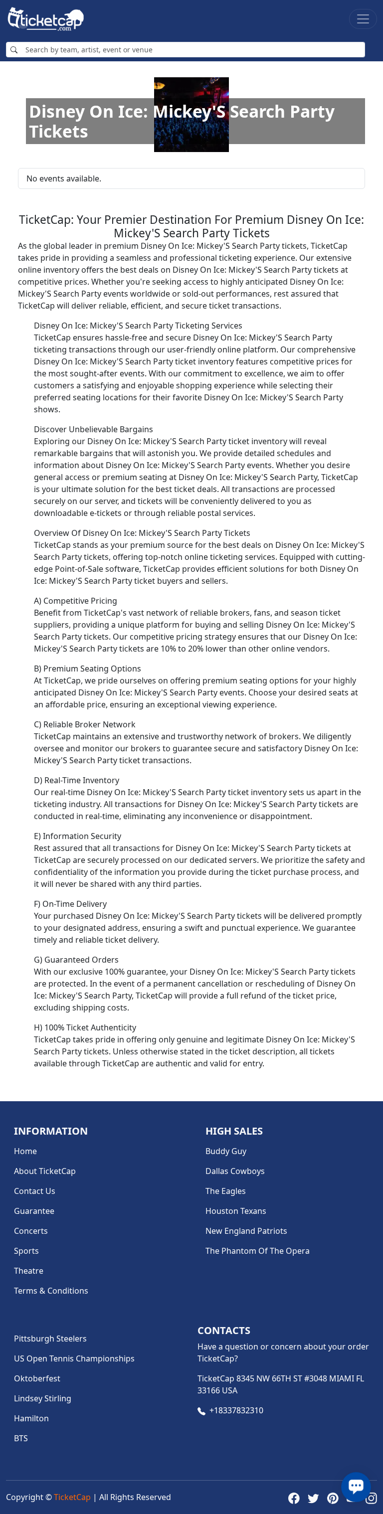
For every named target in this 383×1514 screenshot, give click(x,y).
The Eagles (225, 1190)
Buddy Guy (225, 1151)
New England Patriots (246, 1230)
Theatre (28, 1270)
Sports (26, 1250)
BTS (21, 1438)
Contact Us (34, 1190)
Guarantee (34, 1210)
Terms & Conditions (51, 1290)
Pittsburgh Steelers (50, 1338)
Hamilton (31, 1418)
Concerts (31, 1230)
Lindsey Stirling (42, 1398)
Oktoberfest (37, 1378)
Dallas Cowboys (235, 1171)
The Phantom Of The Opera (257, 1250)
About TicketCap (45, 1171)
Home (25, 1151)
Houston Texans (235, 1210)
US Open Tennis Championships (74, 1358)
